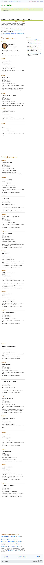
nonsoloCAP (9, 1)
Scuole (38, 1)
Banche (41, 1)
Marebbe (19, 544)
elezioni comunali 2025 (16, 30)
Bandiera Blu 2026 (32, 1)
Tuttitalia (5, 1)
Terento (4, 541)
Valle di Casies (5, 544)
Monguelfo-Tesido (19, 543)
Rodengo (4, 546)
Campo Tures (31, 9)
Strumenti (38, 556)
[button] (38, 561)
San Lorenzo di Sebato (6, 539)
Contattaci (38, 557)
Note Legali (6, 556)
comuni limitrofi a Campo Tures (13, 550)
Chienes (16, 539)
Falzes (3, 538)
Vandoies (11, 543)
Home (3, 9)
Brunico (9, 538)
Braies (19, 546)
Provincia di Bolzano (23, 9)
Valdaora (4, 543)
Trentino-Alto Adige (13, 9)
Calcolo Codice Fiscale (16, 1)
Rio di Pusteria (12, 546)
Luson (12, 544)
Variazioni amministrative (22, 557)
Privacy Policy (6, 557)
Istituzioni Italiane (22, 556)
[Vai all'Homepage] (7, 5)
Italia (6, 9)
